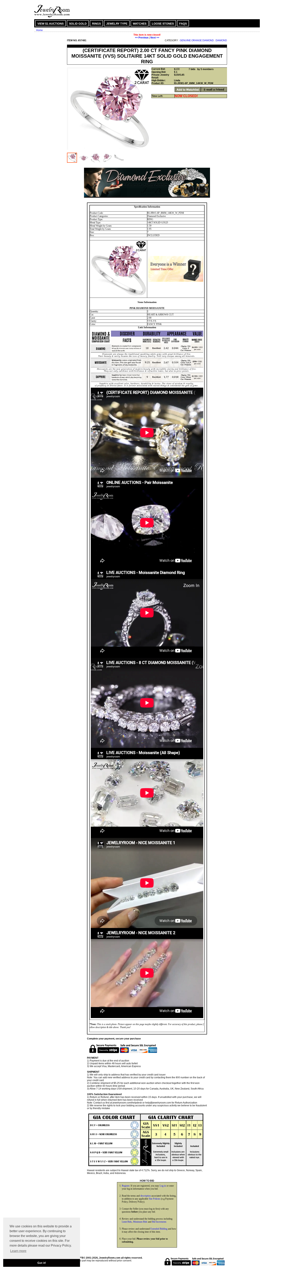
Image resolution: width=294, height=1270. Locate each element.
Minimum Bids (140, 1221)
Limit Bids (127, 1221)
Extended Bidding (158, 1228)
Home (39, 30)
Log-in (163, 1185)
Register (125, 1185)
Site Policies (154, 1198)
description (145, 1195)
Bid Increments (159, 1221)
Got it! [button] (41, 1262)
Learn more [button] (18, 1251)
